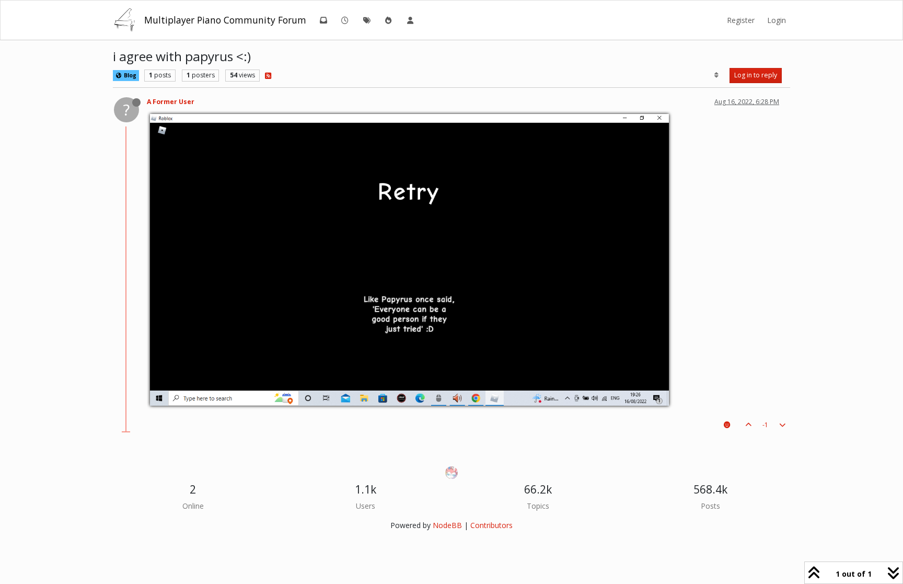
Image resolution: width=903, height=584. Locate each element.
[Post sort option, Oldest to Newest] (716, 75)
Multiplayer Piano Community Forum (225, 20)
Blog (129, 75)
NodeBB (447, 525)
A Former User (170, 101)
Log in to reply (755, 75)
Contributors (491, 525)
